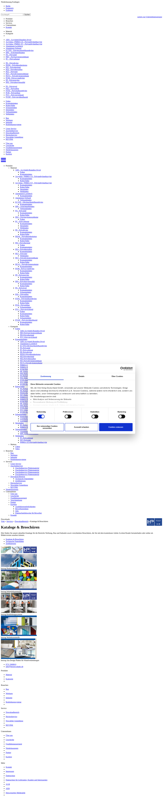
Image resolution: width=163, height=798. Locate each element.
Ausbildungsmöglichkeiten (25, 507)
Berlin (8, 6)
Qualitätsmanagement (14, 148)
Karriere (9, 154)
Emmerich (9, 8)
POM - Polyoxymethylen (15, 78)
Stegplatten (10, 110)
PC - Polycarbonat (13, 59)
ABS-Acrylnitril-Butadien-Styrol (32, 331)
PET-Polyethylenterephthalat (31, 361)
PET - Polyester (12, 72)
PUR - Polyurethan (13, 93)
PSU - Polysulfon (12, 89)
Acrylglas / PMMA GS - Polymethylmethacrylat (24, 42)
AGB (8, 784)
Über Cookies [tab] (117, 376)
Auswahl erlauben (81, 427)
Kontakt (9, 27)
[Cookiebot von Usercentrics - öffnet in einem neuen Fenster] (122, 368)
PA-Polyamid (25, 348)
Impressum (10, 771)
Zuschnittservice (12, 131)
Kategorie (9, 679)
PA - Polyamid (11, 55)
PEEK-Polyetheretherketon (30, 354)
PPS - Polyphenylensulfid (15, 82)
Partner (8, 152)
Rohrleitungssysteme (13, 125)
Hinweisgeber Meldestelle (15, 793)
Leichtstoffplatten (26, 421)
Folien (8, 101)
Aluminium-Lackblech (14, 46)
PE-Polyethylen (26, 352)
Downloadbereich (12, 133)
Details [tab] (81, 376)
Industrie (9, 122)
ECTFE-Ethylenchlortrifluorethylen (33, 346)
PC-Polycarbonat (26, 350)
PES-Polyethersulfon (28, 359)
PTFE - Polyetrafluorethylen (16, 91)
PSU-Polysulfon (26, 378)
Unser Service (11, 129)
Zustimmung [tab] (45, 376)
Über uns (9, 143)
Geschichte (10, 145)
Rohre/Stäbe (10, 105)
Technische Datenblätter (24, 479)
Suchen (27, 14)
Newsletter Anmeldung (14, 137)
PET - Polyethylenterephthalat (17, 74)
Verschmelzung (16, 500)
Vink (3, 521)
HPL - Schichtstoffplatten (15, 53)
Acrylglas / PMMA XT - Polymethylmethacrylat (24, 44)
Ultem (17, 447)
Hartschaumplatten (27, 417)
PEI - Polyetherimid (13, 67)
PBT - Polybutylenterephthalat (17, 57)
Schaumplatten (11, 108)
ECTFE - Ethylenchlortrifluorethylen (20, 50)
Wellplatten (10, 114)
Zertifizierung (20, 481)
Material (9, 675)
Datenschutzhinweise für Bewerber (28, 513)
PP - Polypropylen (12, 80)
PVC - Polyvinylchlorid (15, 95)
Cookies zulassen (115, 427)
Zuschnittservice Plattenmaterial (27, 468)
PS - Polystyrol (11, 86)
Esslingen (9, 10)
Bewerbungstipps (21, 509)
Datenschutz (10, 776)
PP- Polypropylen (26, 372)
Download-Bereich (18, 477)
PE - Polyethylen (12, 63)
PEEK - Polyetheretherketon (16, 65)
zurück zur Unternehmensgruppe (149, 17)
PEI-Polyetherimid (27, 335)
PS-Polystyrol (25, 376)
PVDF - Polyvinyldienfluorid (17, 97)
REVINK (9, 139)
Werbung (9, 120)
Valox (17, 449)
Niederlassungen (12, 150)
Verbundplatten (11, 112)
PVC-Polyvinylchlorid (28, 337)
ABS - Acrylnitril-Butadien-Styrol (18, 40)
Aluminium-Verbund (13, 48)
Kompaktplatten (12, 103)
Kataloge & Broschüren (15, 539)
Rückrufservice (11, 135)
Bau (7, 118)
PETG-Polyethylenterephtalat (31, 363)
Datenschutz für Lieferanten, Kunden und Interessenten (26, 780)
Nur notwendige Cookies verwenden (47, 427)
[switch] (68, 416)
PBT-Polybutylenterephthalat (31, 333)
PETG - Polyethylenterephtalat (17, 76)
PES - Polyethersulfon (14, 69)
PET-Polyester (25, 440)
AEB (8, 789)
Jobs (17, 511)
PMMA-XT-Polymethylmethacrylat (33, 442)
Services (10, 521)
